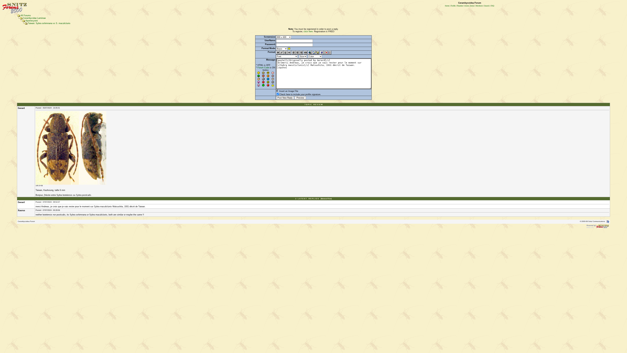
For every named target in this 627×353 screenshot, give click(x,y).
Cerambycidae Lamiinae (34, 18)
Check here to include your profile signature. (300, 94)
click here (308, 31)
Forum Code (263, 67)
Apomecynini (31, 20)
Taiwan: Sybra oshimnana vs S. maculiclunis (49, 23)
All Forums (26, 15)
